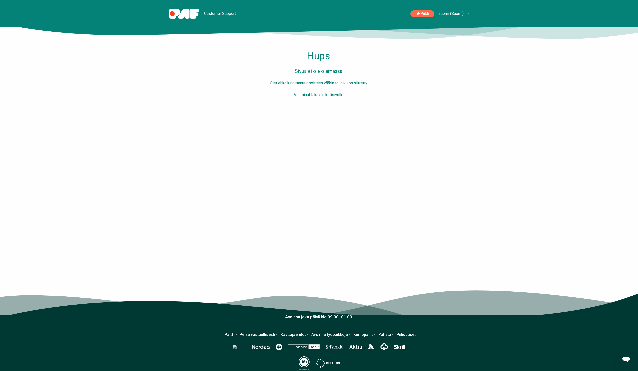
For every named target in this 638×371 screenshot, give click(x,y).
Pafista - (386, 334)
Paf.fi (425, 13)
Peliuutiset (406, 334)
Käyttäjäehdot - (294, 334)
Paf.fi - (231, 334)
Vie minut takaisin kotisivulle (318, 95)
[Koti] (184, 13)
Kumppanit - (364, 334)
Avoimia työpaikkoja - (330, 334)
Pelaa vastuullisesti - (259, 334)
